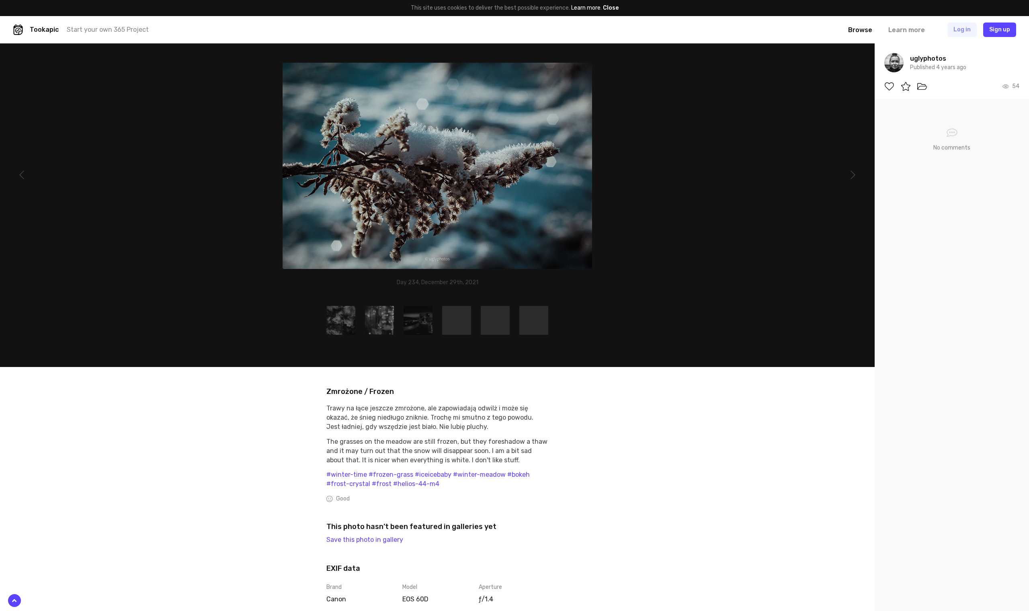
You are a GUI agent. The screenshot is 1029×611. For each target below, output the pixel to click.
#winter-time (346, 474)
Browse (860, 30)
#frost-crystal (348, 484)
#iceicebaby (433, 474)
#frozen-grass (391, 474)
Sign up (999, 29)
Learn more (586, 7)
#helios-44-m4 (416, 484)
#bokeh (518, 474)
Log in (962, 29)
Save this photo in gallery (364, 539)
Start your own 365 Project (108, 29)
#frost (382, 484)
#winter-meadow (479, 474)
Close (611, 7)
